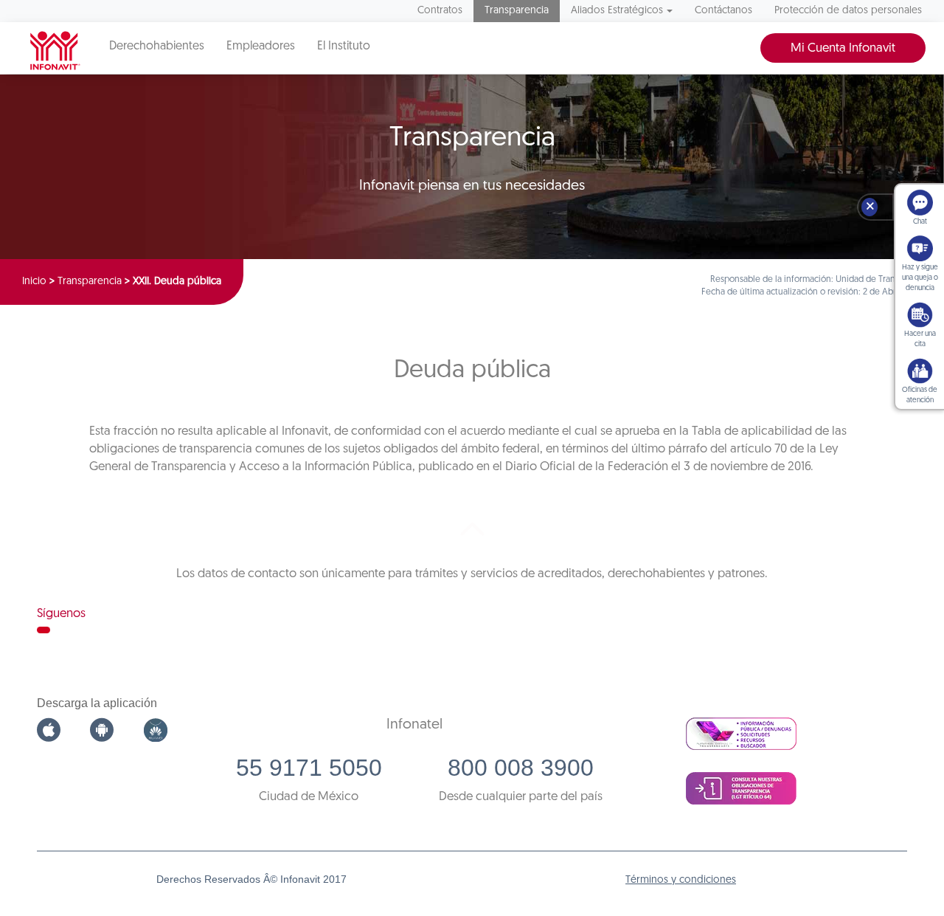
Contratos (439, 10)
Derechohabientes (156, 46)
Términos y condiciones (680, 880)
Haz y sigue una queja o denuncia (920, 278)
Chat (920, 221)
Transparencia (517, 10)
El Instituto (343, 46)
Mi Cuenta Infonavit (843, 48)
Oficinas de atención (919, 395)
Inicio (34, 281)
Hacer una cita (920, 339)
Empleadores (260, 46)
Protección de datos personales (848, 10)
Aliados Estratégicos (617, 10)
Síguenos (61, 613)
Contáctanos (723, 10)
